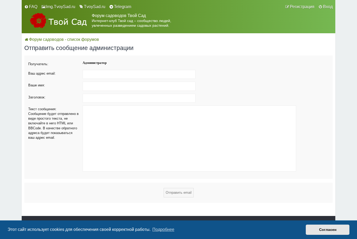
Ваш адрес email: (42, 73)
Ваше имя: (36, 85)
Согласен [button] (327, 229)
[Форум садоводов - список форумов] (58, 20)
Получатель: (38, 64)
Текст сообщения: (42, 109)
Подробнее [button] (163, 229)
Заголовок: (36, 97)
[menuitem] (30, 6)
